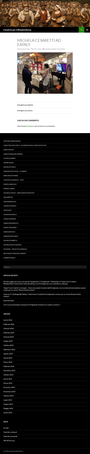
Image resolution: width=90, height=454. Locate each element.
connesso (30, 126)
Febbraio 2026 (9, 324)
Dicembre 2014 (9, 387)
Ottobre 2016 (8, 345)
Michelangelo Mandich (13, 245)
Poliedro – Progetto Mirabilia (15, 249)
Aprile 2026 (8, 320)
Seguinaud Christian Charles (15, 253)
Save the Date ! (9, 300)
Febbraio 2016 (9, 366)
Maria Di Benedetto (11, 223)
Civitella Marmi (9, 158)
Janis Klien (7, 210)
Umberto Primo (9, 258)
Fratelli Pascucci (10, 184)
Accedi (6, 428)
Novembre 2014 (9, 392)
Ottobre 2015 (8, 375)
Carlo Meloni (9, 150)
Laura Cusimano (10, 219)
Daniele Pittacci (10, 167)
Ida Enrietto (8, 197)
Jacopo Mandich (10, 206)
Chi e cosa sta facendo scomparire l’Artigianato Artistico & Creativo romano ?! (32, 305)
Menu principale (87, 30)
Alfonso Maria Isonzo (12, 141)
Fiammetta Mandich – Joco (14, 180)
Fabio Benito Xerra (11, 175)
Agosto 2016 (8, 354)
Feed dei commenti (10, 436)
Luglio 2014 (8, 400)
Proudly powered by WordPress (13, 451)
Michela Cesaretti (10, 240)
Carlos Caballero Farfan (13, 154)
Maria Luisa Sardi (10, 227)
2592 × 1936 (37, 49)
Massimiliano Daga (11, 236)
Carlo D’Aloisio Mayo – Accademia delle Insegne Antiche (25, 145)
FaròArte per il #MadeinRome (17, 30)
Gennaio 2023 (9, 337)
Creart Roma (8, 162)
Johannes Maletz (10, 214)
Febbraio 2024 (9, 333)
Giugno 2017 (8, 341)
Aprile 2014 (8, 413)
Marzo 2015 (8, 383)
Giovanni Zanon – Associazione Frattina (19, 193)
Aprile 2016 (8, 358)
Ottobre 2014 (8, 396)
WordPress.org (9, 440)
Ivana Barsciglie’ (10, 201)
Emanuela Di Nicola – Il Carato (15, 171)
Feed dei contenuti (10, 432)
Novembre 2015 (9, 370)
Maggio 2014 (8, 408)
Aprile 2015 (8, 379)
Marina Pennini (9, 232)
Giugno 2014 (8, 404)
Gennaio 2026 (9, 328)
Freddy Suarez (9, 188)
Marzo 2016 (8, 362)
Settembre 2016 (9, 349)
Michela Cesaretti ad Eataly (54, 49)
